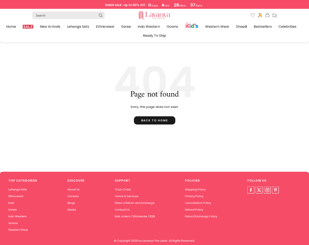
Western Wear (217, 26)
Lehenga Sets (78, 26)
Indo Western (149, 26)
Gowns (172, 26)
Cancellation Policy (198, 203)
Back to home (154, 120)
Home (11, 26)
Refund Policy (194, 210)
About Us (73, 189)
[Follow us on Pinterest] (275, 190)
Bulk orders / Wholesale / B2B (135, 216)
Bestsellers (263, 26)
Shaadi (241, 26)
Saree (126, 26)
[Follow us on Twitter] (259, 190)
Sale (28, 27)
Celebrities (287, 26)
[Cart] (267, 16)
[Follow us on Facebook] (250, 190)
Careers (73, 196)
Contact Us (122, 210)
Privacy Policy (194, 196)
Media (71, 210)
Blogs (71, 203)
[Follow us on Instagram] (267, 190)
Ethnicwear (105, 26)
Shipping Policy (195, 189)
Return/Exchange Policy (201, 216)
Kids (191, 24)
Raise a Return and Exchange (134, 203)
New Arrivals (50, 26)
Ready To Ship (154, 35)
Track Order (123, 189)
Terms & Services (127, 196)
